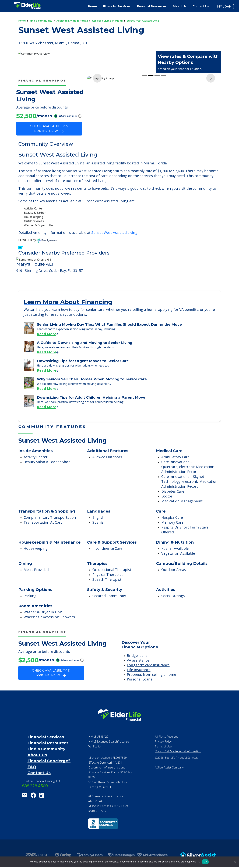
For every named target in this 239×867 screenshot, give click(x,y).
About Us (179, 6)
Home (92, 6)
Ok (205, 861)
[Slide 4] (163, 143)
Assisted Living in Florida (72, 20)
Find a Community (46, 758)
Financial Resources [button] (151, 6)
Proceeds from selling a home (151, 683)
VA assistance (138, 669)
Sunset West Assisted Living (114, 241)
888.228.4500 (35, 795)
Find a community (41, 20)
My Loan (224, 6)
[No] (234, 861)
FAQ (31, 776)
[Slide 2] (150, 143)
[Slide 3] (157, 143)
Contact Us (200, 6)
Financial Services (45, 746)
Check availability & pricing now (49, 128)
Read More (46, 343)
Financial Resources (47, 752)
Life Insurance (138, 679)
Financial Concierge (49, 770)
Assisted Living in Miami (107, 20)
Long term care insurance (148, 674)
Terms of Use (163, 756)
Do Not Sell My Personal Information (178, 761)
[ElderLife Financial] (27, 7)
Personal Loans (139, 688)
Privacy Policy (163, 751)
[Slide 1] (144, 143)
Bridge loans (137, 664)
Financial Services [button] (116, 6)
